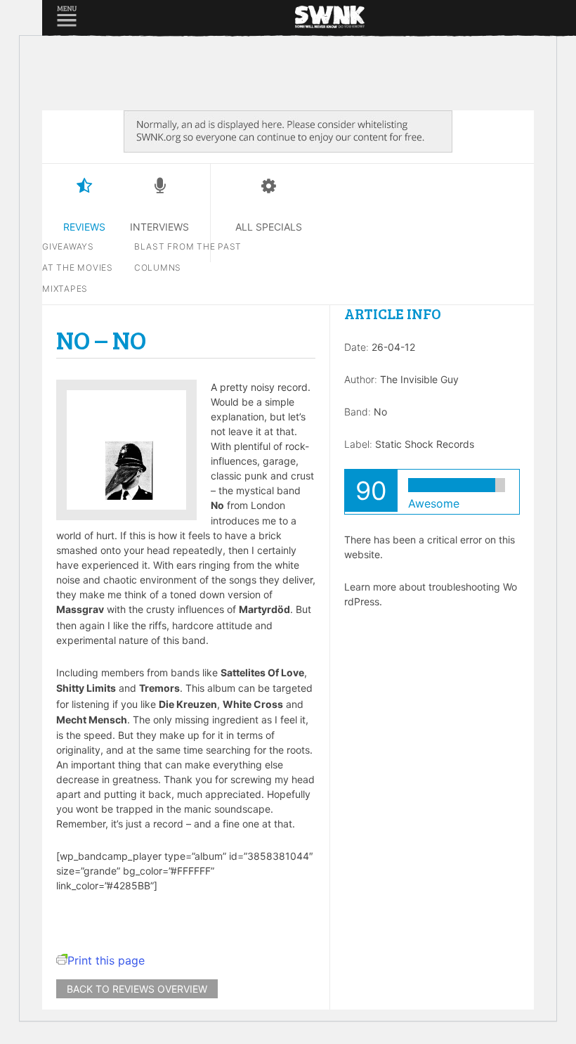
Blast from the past (188, 246)
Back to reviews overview (137, 989)
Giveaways (68, 246)
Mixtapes (65, 288)
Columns (157, 267)
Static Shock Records (424, 444)
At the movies (77, 267)
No (380, 412)
